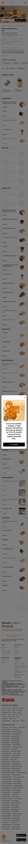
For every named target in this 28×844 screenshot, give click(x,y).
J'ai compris (14, 444)
